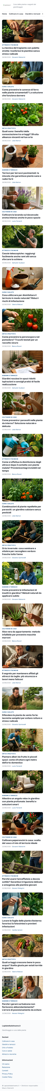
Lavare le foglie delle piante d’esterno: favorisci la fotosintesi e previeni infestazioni (22, 923)
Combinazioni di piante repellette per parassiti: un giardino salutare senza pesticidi (21, 509)
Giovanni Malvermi (18, 57)
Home (4, 14)
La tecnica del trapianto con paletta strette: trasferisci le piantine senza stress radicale (21, 51)
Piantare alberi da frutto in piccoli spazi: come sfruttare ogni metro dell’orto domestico (19, 759)
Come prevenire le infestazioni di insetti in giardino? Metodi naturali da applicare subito (21, 593)
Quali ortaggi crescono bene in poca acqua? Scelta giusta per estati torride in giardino (22, 965)
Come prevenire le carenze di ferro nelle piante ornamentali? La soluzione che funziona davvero (22, 92)
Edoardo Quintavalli (19, 558)
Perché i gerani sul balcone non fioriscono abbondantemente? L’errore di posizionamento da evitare (21, 1007)
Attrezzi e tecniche (10, 45)
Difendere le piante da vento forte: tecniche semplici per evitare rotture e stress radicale (22, 718)
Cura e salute (8, 86)
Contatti (5, 1070)
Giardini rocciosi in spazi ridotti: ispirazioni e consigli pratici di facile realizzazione (21, 381)
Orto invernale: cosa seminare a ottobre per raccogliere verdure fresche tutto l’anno (19, 551)
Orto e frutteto (9, 128)
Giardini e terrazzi (32, 14)
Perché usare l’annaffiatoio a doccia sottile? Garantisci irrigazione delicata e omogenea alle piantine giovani (22, 882)
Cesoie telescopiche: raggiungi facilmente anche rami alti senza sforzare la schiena (19, 256)
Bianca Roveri (17, 346)
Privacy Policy (7, 1074)
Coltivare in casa (16, 14)
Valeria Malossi (17, 304)
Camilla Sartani (17, 930)
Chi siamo (5, 1064)
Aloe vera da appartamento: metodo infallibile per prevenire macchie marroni (21, 634)
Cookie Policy (7, 1077)
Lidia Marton (16, 141)
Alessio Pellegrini (18, 888)
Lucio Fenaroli (17, 221)
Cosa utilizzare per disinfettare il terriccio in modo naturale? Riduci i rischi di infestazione (20, 298)
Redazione (6, 1067)
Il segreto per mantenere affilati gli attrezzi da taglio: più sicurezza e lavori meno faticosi (20, 676)
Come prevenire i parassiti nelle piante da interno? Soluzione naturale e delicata (22, 423)
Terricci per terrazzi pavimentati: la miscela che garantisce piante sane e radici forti (21, 176)
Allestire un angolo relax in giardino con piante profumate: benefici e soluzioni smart (21, 801)
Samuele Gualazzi (18, 263)
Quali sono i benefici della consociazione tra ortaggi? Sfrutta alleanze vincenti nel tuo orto (20, 134)
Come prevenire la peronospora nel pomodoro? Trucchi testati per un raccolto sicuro (20, 340)
